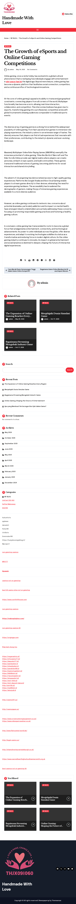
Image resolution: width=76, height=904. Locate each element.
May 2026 (8, 432)
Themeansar (56, 900)
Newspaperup (44, 900)
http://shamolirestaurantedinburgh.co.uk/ (18, 750)
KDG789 (5, 508)
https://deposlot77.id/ (10, 661)
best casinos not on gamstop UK (14, 768)
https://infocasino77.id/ (11, 659)
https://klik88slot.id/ (10, 673)
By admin (11, 69)
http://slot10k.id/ (8, 685)
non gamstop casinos (10, 552)
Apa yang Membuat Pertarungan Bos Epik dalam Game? (25, 406)
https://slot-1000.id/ (9, 681)
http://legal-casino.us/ (10, 740)
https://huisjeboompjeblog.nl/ (13, 540)
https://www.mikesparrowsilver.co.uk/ (16, 721)
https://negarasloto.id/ (11, 656)
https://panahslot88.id (10, 668)
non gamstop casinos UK (11, 628)
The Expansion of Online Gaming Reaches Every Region (19, 316)
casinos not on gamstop (11, 581)
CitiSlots (5, 532)
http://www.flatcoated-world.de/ (14, 731)
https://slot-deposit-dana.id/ (13, 683)
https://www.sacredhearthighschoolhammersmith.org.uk (23, 759)
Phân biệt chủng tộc (9, 647)
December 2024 (11, 483)
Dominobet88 (7, 536)
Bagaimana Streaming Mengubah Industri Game (19, 343)
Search (9, 364)
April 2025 (8, 460)
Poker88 (5, 529)
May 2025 (8, 455)
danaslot (5, 525)
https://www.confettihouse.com (14, 599)
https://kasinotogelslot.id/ (12, 671)
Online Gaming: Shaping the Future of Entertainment (25, 401)
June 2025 (9, 449)
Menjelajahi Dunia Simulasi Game (17, 389)
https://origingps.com (10, 637)
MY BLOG (7, 46)
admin (44, 282)
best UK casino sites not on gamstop (16, 590)
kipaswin (5, 571)
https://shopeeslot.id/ (10, 678)
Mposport (6, 544)
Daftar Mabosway (8, 504)
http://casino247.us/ (10, 700)
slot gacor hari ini (14, 82)
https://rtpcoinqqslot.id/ (11, 676)
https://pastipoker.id (10, 664)
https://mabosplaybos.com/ (13, 618)
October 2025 (10, 438)
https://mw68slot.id (9, 688)
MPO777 (5, 562)
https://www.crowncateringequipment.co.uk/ (19, 719)
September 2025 (11, 443)
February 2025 (10, 471)
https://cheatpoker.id (10, 666)
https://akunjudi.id (9, 690)
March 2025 (9, 466)
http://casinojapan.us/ (10, 709)
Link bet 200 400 (8, 500)
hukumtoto (6, 518)
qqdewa (5, 521)
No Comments (32, 69)
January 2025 (10, 477)
